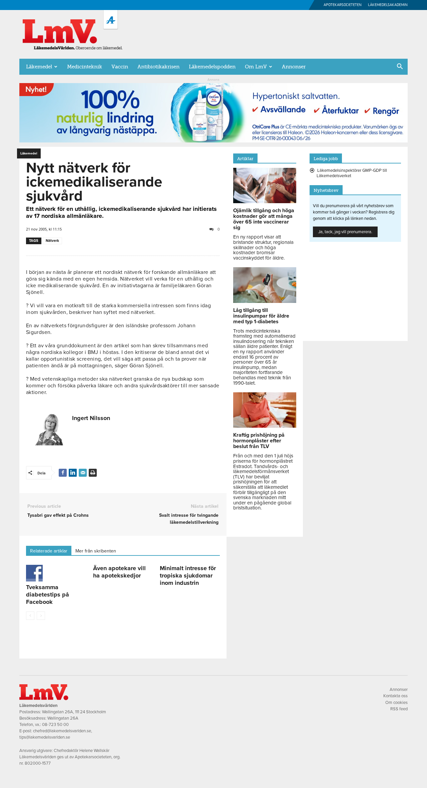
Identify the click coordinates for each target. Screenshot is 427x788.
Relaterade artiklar (48, 551)
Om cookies (396, 702)
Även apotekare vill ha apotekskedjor (119, 571)
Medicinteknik (84, 67)
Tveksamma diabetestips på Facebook (47, 594)
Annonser (294, 67)
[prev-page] (30, 616)
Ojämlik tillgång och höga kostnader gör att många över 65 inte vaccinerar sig (263, 219)
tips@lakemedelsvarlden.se (44, 737)
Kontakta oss (395, 696)
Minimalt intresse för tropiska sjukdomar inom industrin (188, 575)
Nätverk (52, 241)
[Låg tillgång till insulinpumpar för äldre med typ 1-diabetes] (264, 301)
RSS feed (399, 709)
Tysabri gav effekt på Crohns (58, 515)
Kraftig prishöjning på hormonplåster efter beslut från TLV (259, 441)
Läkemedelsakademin (388, 5)
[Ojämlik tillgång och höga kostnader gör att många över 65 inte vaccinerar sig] (264, 201)
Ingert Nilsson (91, 418)
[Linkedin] (73, 473)
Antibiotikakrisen (158, 67)
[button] (400, 67)
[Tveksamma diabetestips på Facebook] (56, 573)
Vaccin (119, 67)
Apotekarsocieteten (343, 5)
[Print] (93, 473)
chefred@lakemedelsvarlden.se (62, 731)
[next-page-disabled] (41, 616)
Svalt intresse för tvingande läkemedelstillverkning (188, 518)
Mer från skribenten (95, 551)
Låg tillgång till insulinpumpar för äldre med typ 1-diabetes (261, 316)
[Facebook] (63, 473)
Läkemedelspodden (212, 67)
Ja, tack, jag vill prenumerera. (345, 232)
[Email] (83, 473)
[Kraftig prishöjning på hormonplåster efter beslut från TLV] (264, 426)
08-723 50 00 (55, 724)
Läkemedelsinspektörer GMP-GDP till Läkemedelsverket (352, 173)
